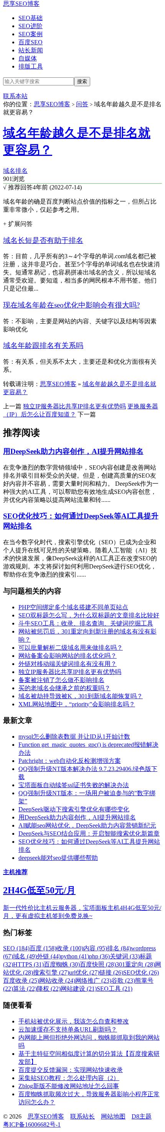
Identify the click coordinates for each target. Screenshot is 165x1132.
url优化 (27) (84, 972)
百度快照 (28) (98, 964)
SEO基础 (30, 18)
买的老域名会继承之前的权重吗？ (64, 688)
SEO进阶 (30, 26)
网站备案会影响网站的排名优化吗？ (67, 655)
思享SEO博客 (21, 3)
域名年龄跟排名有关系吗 (43, 345)
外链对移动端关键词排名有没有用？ (67, 663)
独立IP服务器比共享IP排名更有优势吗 (74, 406)
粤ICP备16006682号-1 (32, 1124)
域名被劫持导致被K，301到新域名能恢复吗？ (80, 696)
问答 (82, 104)
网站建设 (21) (79, 988)
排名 (21, 170)
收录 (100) (69, 948)
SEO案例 (30, 34)
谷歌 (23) (123, 980)
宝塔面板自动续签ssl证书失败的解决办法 (73, 785)
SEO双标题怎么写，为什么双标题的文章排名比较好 (88, 615)
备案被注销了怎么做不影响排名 (61, 680)
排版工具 (30, 66)
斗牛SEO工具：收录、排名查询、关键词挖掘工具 (85, 623)
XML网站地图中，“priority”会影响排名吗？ (76, 704)
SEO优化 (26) (141, 972)
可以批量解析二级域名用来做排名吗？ (70, 647)
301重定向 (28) (135, 964)
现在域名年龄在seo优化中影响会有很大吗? (71, 305)
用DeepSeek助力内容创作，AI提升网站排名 (73, 451)
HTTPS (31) (28, 964)
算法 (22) (25, 988)
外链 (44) (49, 956)
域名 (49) (25, 956)
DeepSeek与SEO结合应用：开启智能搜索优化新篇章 (89, 833)
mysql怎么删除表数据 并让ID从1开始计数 (74, 736)
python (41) (75, 956)
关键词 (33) (125, 956)
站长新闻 (30, 50)
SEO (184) (16, 948)
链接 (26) (111, 972)
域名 (9, 170)
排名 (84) (119, 948)
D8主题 (142, 1116)
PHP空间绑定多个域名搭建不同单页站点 (73, 607)
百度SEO (30, 42)
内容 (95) (95, 948)
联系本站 (15, 96)
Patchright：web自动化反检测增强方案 (69, 760)
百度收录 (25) (21, 980)
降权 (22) (49, 988)
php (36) (99, 956)
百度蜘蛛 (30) (62, 964)
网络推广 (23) (93, 980)
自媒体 (27, 58)
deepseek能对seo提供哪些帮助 (58, 857)
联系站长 (82, 1116)
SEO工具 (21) (114, 988)
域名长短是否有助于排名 (43, 240)
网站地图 (113, 1116)
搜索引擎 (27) (51, 972)
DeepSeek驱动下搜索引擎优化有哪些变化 (73, 809)
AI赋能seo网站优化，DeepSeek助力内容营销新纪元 (87, 825)
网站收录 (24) (57, 980)
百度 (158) (43, 948)
